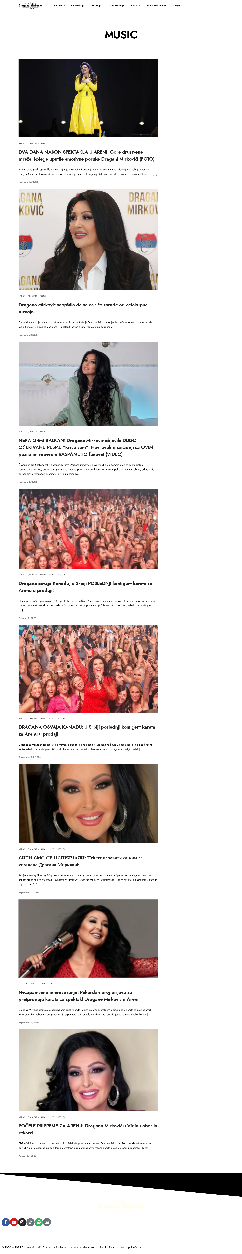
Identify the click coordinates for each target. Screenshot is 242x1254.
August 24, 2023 (27, 1156)
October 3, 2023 (27, 618)
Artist (22, 143)
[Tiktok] (30, 1222)
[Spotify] (39, 1222)
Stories (61, 575)
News (51, 575)
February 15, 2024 (28, 182)
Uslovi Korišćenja (33, 1234)
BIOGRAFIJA (78, 6)
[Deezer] (47, 1222)
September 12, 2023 (29, 892)
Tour (51, 984)
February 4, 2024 (28, 482)
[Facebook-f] (6, 1222)
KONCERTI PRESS (156, 6)
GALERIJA (96, 6)
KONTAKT (178, 6)
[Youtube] (14, 1222)
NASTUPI (136, 6)
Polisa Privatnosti (11, 1234)
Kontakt (51, 1234)
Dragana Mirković (151, 1247)
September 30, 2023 (30, 757)
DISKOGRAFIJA (116, 6)
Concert (32, 143)
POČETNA (59, 6)
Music (43, 143)
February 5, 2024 (28, 335)
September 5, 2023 (29, 1022)
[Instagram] (22, 1222)
